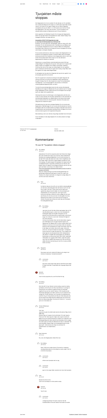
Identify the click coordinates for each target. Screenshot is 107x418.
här (54, 37)
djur (55, 130)
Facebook (71, 414)
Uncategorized (33, 129)
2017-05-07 (41, 377)
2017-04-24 (43, 183)
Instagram (84, 414)
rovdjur (60, 130)
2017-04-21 (41, 151)
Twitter (80, 414)
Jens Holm (22, 3)
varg (63, 130)
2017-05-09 (45, 367)
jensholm (41, 272)
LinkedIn (76, 414)
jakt (57, 130)
